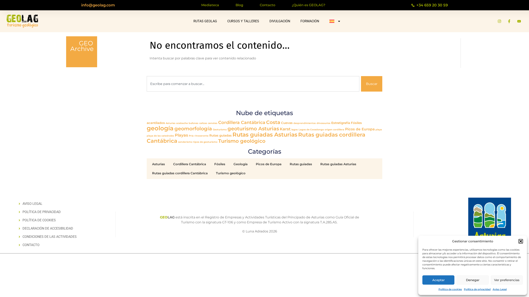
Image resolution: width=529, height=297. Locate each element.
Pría (191, 135)
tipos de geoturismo (205, 142)
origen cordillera (334, 129)
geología (160, 128)
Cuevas (287, 123)
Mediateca (210, 5)
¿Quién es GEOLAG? (308, 5)
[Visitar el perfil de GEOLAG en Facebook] (509, 21)
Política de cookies (450, 289)
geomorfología (193, 129)
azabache (182, 123)
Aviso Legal (500, 289)
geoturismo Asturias (253, 129)
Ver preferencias (506, 280)
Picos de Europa (360, 129)
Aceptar (438, 280)
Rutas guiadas (220, 135)
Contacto (267, 5)
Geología (241, 164)
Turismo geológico (241, 141)
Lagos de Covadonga (311, 129)
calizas (203, 123)
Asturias (170, 123)
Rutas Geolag (205, 21)
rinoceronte (201, 135)
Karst (285, 128)
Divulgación (279, 21)
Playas (181, 135)
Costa (273, 122)
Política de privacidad (477, 289)
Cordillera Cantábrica (241, 122)
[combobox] (253, 84)
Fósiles (356, 123)
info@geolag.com (98, 5)
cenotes (212, 123)
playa (378, 129)
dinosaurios (323, 123)
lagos (294, 129)
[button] (521, 241)
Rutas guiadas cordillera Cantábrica (180, 173)
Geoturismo (220, 129)
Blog (239, 5)
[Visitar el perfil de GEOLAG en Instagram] (499, 21)
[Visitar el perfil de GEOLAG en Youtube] (519, 21)
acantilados (156, 123)
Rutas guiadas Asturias (264, 134)
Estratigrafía (340, 123)
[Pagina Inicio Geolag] (22, 21)
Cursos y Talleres (243, 21)
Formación (309, 21)
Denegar (472, 280)
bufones (193, 123)
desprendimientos (304, 123)
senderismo (185, 142)
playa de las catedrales (160, 135)
